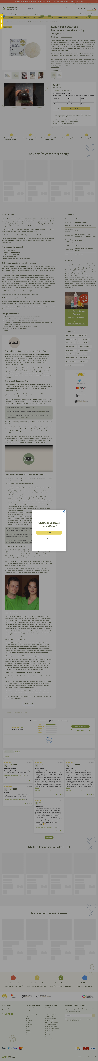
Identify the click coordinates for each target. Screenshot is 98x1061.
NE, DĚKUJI (49, 538)
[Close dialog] (64, 511)
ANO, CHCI (49, 533)
